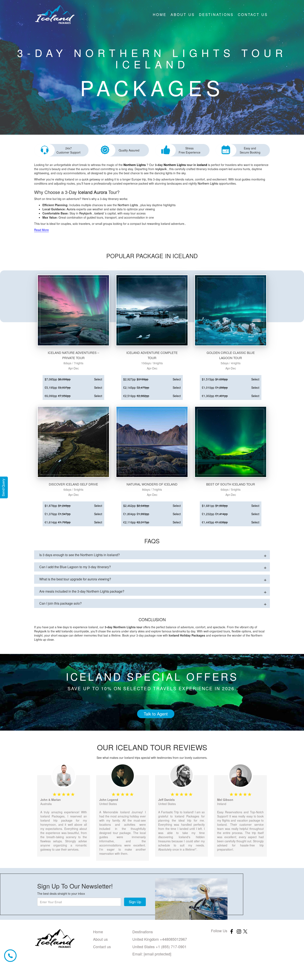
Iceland (85, 192)
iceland (202, 165)
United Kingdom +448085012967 (159, 939)
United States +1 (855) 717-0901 (159, 946)
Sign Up (135, 901)
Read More (41, 230)
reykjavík (161, 169)
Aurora (100, 192)
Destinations (216, 14)
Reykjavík (85, 213)
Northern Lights (134, 165)
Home (159, 14)
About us (183, 14)
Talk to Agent (156, 714)
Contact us (253, 14)
